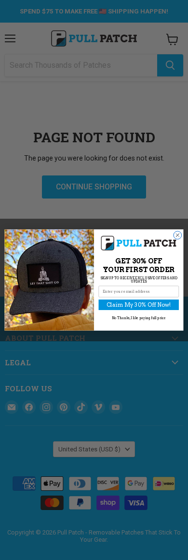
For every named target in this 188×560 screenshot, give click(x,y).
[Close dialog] (178, 235)
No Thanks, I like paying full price (139, 318)
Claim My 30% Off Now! (139, 304)
